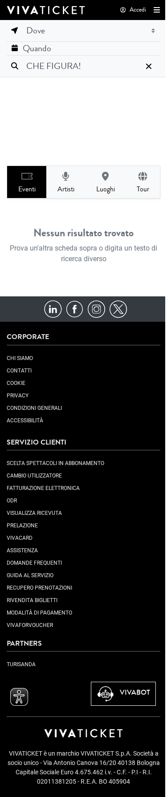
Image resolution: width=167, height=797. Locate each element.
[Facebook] (71, 308)
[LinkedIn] (49, 308)
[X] (115, 308)
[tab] (26, 182)
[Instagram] (93, 308)
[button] (148, 10)
